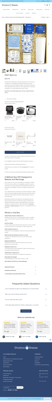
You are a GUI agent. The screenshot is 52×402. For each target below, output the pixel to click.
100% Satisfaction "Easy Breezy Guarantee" (13, 359)
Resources (34, 13)
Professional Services (8, 379)
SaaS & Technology (7, 381)
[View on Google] (6, 331)
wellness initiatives (14, 205)
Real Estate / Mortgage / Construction (12, 377)
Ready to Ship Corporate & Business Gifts (15, 17)
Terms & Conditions (7, 364)
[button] (2, 340)
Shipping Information (10, 267)
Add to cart (20, 152)
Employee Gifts (15, 9)
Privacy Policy (6, 366)
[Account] (47, 5)
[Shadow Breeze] (10, 5)
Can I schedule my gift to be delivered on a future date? (22, 288)
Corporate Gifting (6, 9)
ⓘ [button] (14, 116)
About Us (37, 360)
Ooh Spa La (28, 17)
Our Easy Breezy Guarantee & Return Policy (15, 273)
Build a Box (47, 9)
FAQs (4, 357)
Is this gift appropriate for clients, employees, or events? (22, 305)
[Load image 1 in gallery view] (26, 43)
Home (3, 17)
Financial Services (7, 373)
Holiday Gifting (39, 9)
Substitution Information (10, 270)
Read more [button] (7, 328)
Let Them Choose (19, 13)
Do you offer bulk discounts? (13, 299)
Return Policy (6, 362)
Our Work (27, 13)
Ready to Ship (31, 9)
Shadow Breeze (19, 398)
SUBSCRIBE (20, 387)
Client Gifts (23, 9)
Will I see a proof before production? (16, 294)
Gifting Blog (37, 362)
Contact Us (25, 167)
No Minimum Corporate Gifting (42, 364)
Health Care (6, 375)
